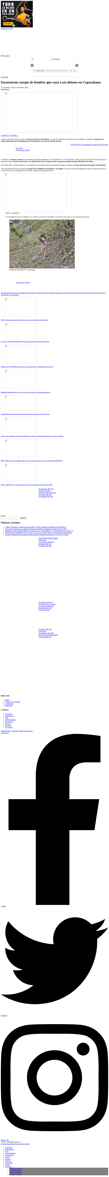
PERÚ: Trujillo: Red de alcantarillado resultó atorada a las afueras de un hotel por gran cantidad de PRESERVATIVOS (32, 460)
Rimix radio (5, 1140)
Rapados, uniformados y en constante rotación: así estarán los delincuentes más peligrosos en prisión (26, 484)
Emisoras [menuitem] (8, 1167)
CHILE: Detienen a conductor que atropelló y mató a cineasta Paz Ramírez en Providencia (24, 320)
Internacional (9, 716)
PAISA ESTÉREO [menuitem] (15, 1172)
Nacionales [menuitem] (9, 1147)
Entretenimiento (10, 720)
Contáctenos (9, 704)
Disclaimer (8, 705)
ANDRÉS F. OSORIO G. (10, 135)
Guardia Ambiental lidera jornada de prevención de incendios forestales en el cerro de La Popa (25, 414)
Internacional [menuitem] (9, 1149)
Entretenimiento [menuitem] (10, 1153)
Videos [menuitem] (7, 1157)
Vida (6, 718)
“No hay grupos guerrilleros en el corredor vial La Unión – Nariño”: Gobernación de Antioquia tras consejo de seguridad (32, 436)
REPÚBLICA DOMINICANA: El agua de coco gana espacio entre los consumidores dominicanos (25, 392)
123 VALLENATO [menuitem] (16, 1168)
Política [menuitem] (7, 1165)
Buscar (3, 516)
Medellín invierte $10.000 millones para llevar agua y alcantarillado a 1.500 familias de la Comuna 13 (27, 366)
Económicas (9, 722)
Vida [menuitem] (6, 1151)
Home (7, 700)
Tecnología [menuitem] (9, 1163)
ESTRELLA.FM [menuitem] (15, 1170)
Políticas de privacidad (12, 702)
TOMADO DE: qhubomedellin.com (82, 145)
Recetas (7, 723)
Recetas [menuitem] (7, 1159)
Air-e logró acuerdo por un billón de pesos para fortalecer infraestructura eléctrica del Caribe (25, 341)
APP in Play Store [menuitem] (15, 1174)
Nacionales (4, 77)
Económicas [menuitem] (9, 1155)
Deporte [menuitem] (8, 1161)
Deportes (8, 725)
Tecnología (9, 727)
